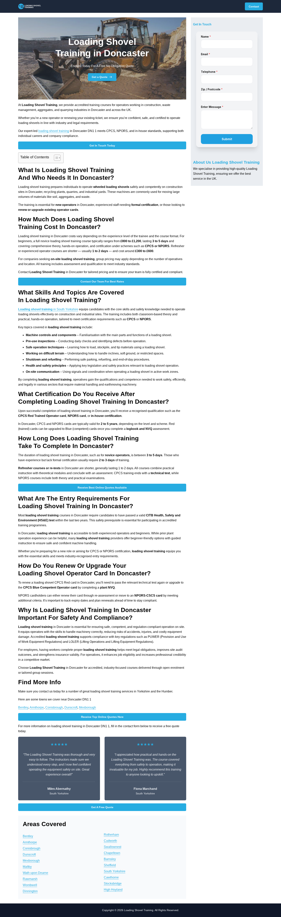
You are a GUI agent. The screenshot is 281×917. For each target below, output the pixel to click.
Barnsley (110, 859)
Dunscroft (70, 707)
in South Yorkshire (48, 309)
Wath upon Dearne (35, 872)
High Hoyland (113, 889)
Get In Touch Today (102, 145)
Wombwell (30, 885)
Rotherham (111, 834)
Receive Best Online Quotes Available (102, 487)
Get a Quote (99, 76)
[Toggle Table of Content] (55, 157)
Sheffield (110, 865)
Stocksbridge (113, 883)
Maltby (27, 866)
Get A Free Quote (102, 807)
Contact (254, 6)
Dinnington (30, 891)
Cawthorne (111, 877)
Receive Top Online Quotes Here (102, 716)
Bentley (23, 707)
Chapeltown (112, 853)
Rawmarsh (30, 879)
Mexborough (87, 707)
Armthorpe (37, 707)
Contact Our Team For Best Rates (102, 281)
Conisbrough (54, 707)
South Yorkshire (114, 871)
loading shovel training (53, 131)
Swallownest (112, 846)
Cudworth (110, 840)
